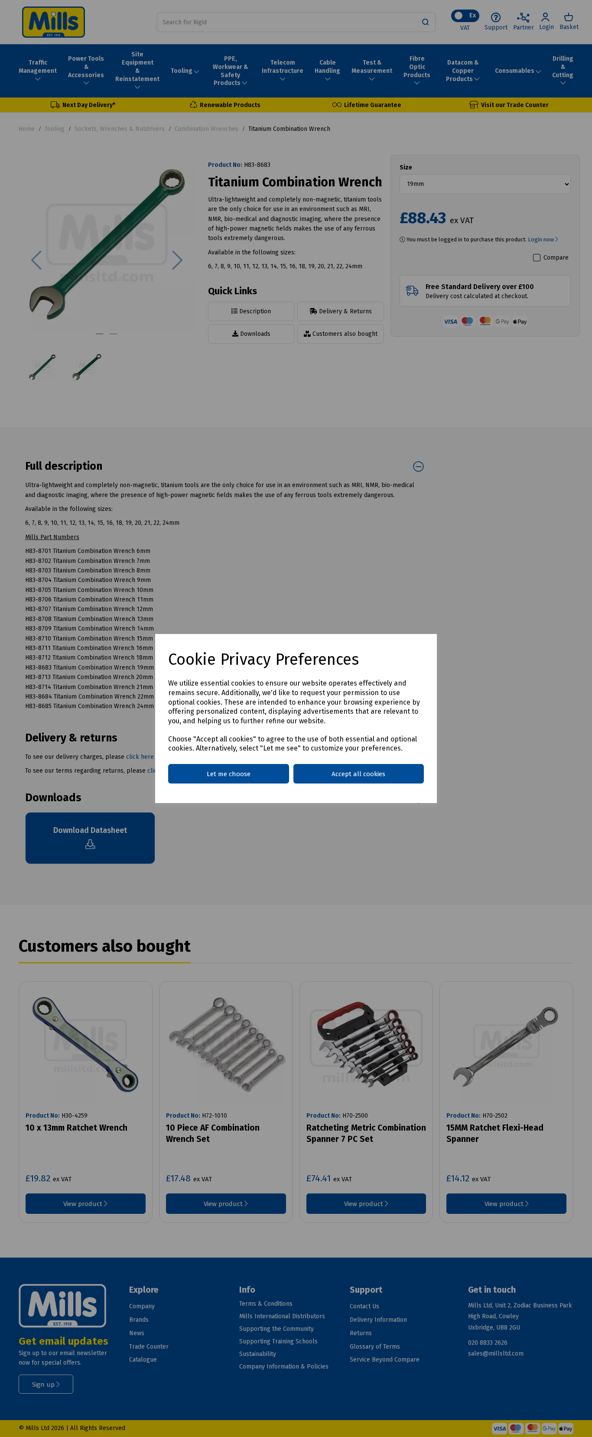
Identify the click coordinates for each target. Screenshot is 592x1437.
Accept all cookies (358, 774)
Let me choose (228, 774)
